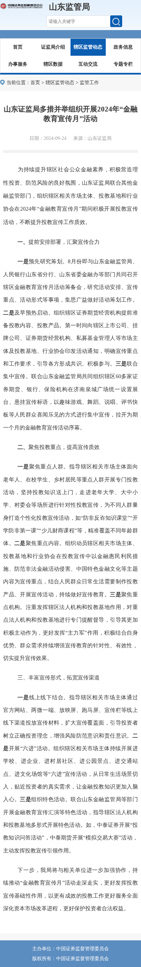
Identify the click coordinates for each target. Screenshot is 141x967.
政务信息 (123, 47)
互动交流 (88, 64)
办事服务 (17, 64)
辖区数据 (53, 64)
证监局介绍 (53, 47)
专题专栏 (123, 64)
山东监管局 (69, 6)
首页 (18, 47)
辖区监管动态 (88, 47)
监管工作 (89, 82)
